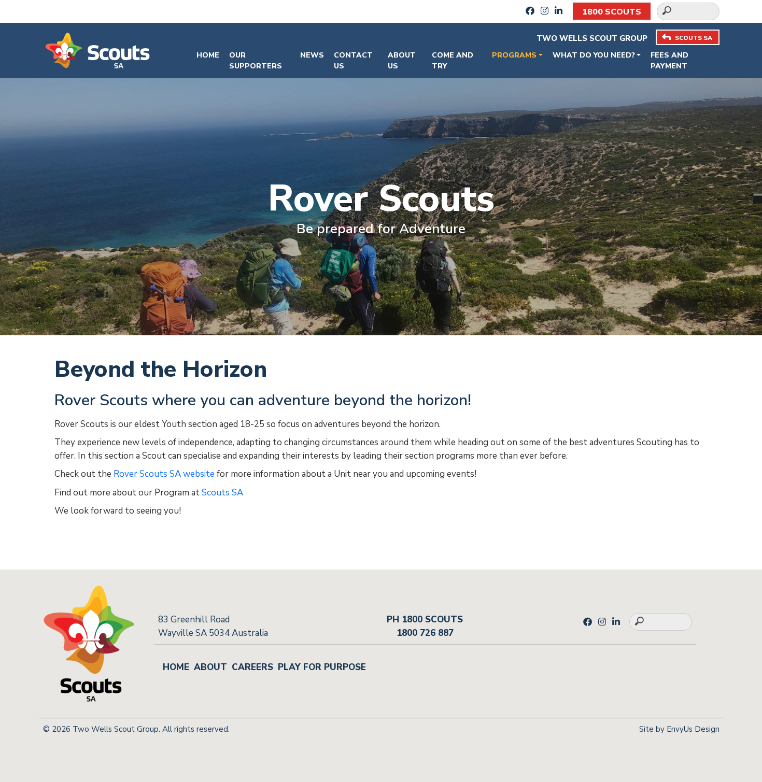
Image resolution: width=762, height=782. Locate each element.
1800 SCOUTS (611, 12)
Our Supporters (255, 60)
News (312, 55)
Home (207, 55)
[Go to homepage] (97, 49)
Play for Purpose (322, 667)
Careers (252, 667)
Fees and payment (669, 60)
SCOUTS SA (693, 38)
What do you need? (594, 55)
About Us (402, 60)
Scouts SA (222, 493)
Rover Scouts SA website (164, 474)
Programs (514, 55)
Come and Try (452, 60)
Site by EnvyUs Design (679, 729)
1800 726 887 (425, 633)
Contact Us (353, 60)
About (210, 667)
